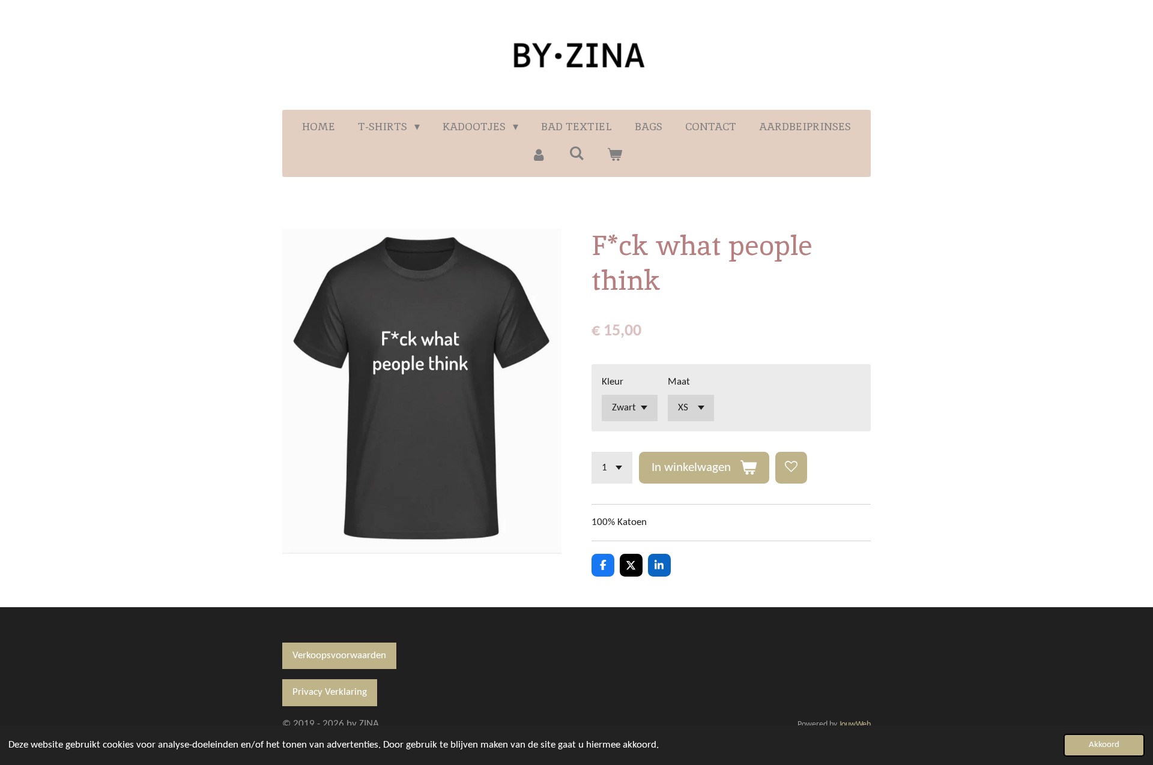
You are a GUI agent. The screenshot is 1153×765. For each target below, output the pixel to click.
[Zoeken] (576, 153)
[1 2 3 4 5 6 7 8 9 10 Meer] (612, 468)
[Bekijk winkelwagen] (615, 154)
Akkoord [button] (1104, 744)
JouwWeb (855, 724)
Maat (679, 382)
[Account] (538, 154)
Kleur (612, 382)
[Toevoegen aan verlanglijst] (791, 468)
